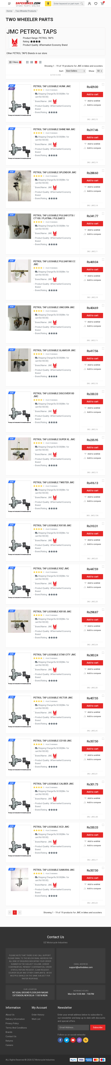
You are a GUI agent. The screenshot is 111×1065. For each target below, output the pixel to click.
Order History (38, 1014)
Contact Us (11, 1036)
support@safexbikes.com (81, 967)
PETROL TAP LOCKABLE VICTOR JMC (53, 697)
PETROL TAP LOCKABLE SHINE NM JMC (54, 129)
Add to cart (92, 94)
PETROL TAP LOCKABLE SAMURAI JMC (54, 869)
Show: (92, 71)
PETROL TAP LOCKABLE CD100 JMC (52, 740)
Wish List (36, 1019)
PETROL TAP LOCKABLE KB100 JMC (52, 611)
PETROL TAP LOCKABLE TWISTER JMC (53, 482)
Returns (9, 1040)
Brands (9, 1032)
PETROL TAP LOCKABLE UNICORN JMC (54, 307)
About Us (10, 1014)
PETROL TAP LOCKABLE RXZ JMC (51, 568)
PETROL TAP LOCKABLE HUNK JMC (52, 86)
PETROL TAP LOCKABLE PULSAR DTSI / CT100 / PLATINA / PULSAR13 (54, 217)
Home (9, 11)
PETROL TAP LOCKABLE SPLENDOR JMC (54, 172)
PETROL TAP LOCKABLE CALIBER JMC (53, 783)
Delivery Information (15, 1019)
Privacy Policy (12, 1023)
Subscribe (97, 1027)
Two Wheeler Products (25, 11)
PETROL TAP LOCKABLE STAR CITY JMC (54, 654)
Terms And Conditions (16, 1027)
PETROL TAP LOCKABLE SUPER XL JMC (54, 439)
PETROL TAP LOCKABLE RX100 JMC (52, 525)
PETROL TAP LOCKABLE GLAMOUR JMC (54, 350)
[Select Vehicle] (48, 3)
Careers (9, 1045)
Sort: (61, 71)
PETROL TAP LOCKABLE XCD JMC (51, 826)
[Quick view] (103, 84)
